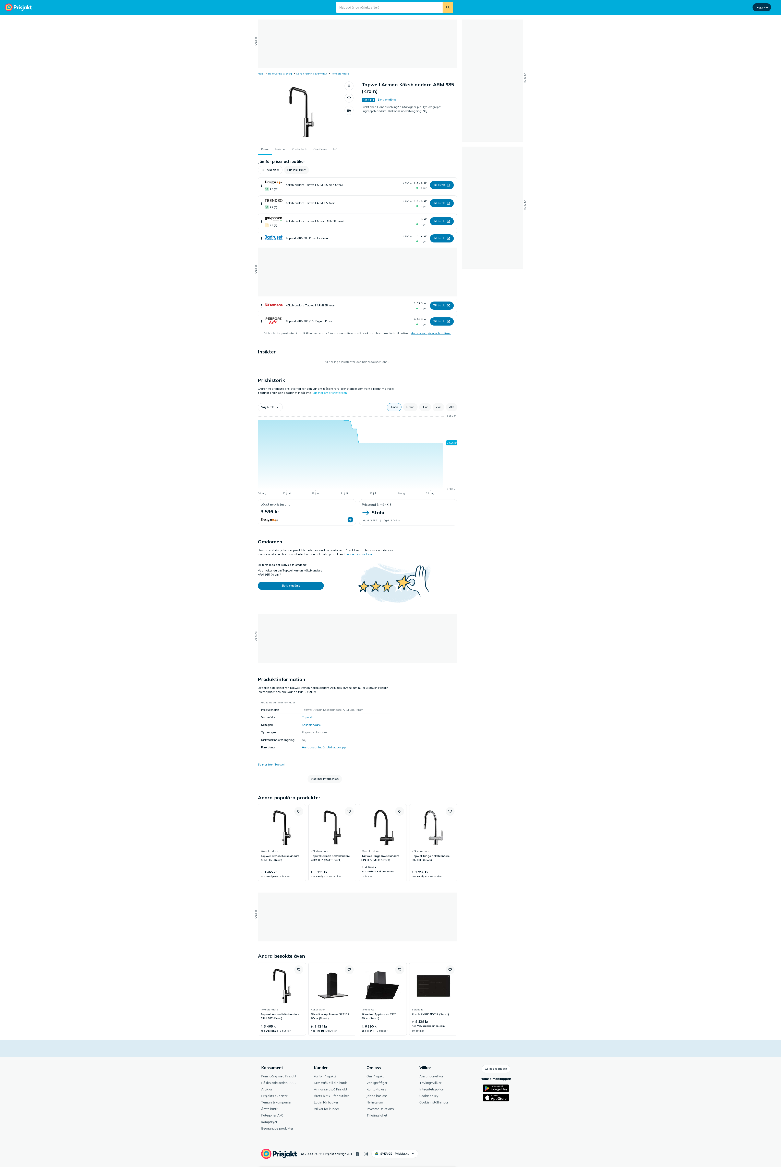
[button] (349, 85)
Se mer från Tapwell (271, 764)
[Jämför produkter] (349, 110)
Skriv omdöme (387, 99)
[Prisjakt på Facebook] (357, 1154)
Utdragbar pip (336, 747)
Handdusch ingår (313, 747)
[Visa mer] (261, 185)
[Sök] (448, 7)
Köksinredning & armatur (311, 73)
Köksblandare (340, 73)
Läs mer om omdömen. (360, 554)
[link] (282, 842)
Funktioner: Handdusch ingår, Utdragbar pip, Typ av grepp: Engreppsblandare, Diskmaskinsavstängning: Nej (401, 109)
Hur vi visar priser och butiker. (430, 333)
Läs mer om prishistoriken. (330, 393)
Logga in (762, 7)
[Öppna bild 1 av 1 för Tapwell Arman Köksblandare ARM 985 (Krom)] (301, 112)
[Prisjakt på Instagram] (365, 1154)
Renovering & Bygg (280, 73)
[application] (357, 455)
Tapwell (307, 717)
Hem (261, 73)
